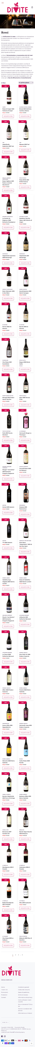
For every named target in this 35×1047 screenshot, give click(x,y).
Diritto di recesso (23, 995)
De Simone (4, 324)
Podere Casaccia (23, 652)
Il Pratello (5, 865)
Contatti (3, 997)
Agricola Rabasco (23, 466)
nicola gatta (22, 360)
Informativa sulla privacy (25, 997)
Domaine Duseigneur (7, 216)
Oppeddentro (5, 723)
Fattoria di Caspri (23, 216)
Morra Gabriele (23, 688)
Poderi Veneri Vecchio (7, 395)
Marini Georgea (23, 289)
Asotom (4, 505)
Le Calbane (5, 936)
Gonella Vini (5, 829)
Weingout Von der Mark (25, 540)
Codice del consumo (24, 989)
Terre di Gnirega (6, 794)
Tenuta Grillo (22, 395)
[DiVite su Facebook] (2, 1036)
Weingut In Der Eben (7, 289)
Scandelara (5, 360)
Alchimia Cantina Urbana (25, 107)
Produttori (4, 995)
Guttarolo (22, 900)
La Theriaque (22, 431)
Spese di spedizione (23, 992)
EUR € (5, 1022)
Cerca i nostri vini (6, 980)
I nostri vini (4, 989)
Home (3, 987)
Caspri (3, 107)
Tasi (3, 142)
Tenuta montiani (6, 431)
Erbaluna (21, 829)
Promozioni (4, 992)
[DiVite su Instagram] (5, 1036)
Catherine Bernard (24, 615)
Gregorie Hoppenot (7, 615)
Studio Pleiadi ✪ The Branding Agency (15, 1032)
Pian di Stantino (23, 936)
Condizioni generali (23, 987)
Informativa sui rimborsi (25, 1013)
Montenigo (5, 253)
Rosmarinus (22, 505)
